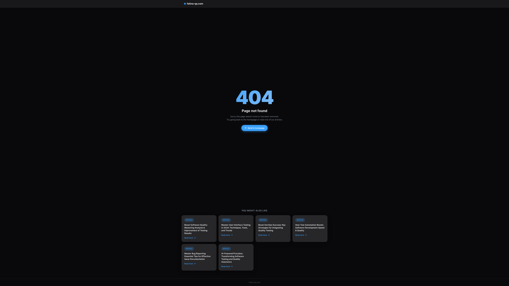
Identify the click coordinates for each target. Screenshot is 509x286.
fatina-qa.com (195, 3)
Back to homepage (256, 128)
